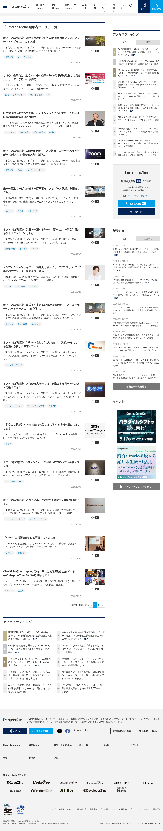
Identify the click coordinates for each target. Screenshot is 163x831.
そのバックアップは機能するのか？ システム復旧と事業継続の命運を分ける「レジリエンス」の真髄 (136, 336)
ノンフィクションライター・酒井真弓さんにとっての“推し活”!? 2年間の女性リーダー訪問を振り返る (42, 269)
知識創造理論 (39, 132)
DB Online (55, 6)
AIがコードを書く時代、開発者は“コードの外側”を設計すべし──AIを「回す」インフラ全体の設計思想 (29, 688)
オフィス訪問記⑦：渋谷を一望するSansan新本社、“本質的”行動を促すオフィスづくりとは (41, 231)
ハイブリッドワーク (35, 170)
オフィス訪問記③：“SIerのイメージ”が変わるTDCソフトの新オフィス (41, 464)
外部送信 (156, 809)
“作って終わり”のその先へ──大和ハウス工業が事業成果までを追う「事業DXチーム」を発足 (83, 688)
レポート (9, 211)
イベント (104, 6)
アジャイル (10, 132)
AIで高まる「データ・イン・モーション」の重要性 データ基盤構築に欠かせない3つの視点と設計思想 (136, 376)
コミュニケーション (14, 406)
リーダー (33, 286)
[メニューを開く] (5, 6)
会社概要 (104, 809)
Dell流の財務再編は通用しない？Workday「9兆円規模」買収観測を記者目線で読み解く (29, 649)
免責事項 (93, 809)
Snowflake (36, 324)
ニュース (84, 6)
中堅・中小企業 (35, 94)
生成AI (52, 132)
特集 (114, 6)
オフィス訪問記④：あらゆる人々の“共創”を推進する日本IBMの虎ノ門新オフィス (41, 385)
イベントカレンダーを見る (138, 486)
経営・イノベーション (15, 94)
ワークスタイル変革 (35, 406)
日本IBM (52, 406)
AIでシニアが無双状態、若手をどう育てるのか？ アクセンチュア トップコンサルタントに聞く (83, 649)
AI (18, 56)
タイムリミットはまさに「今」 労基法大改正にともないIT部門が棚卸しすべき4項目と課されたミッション (29, 662)
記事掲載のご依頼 (122, 731)
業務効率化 (10, 248)
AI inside (27, 56)
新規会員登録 (137, 203)
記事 (95, 6)
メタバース (32, 211)
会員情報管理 (81, 809)
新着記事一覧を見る (136, 386)
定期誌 (31, 757)
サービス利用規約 (119, 809)
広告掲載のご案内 (148, 731)
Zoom (20, 170)
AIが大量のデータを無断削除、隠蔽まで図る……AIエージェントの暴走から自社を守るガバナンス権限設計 (83, 675)
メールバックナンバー (138, 195)
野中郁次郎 (24, 132)
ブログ (8, 286)
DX (48, 94)
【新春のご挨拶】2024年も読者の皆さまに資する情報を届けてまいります (41, 426)
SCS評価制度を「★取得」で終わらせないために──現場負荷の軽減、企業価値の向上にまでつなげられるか (30, 635)
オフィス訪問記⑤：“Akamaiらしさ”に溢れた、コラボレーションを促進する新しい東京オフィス (40, 344)
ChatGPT (9, 590)
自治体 (20, 211)
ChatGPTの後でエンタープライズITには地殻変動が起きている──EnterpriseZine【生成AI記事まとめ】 (39, 573)
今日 (125, 42)
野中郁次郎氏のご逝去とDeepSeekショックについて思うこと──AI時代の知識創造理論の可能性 (41, 115)
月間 (148, 42)
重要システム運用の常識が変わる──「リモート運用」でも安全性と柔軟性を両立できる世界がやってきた (83, 635)
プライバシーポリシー (139, 809)
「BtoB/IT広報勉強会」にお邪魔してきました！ (30, 537)
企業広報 (21, 553)
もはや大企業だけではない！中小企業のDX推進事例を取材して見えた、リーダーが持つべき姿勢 (42, 77)
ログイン (138, 211)
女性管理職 (20, 286)
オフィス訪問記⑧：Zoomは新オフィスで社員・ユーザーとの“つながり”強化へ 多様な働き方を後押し (41, 152)
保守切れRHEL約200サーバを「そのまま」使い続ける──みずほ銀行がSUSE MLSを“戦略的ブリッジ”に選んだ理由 (136, 362)
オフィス (9, 56)
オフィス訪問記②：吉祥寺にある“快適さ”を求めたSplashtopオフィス (41, 501)
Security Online (40, 6)
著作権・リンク (65, 809)
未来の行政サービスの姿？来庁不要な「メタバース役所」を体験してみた (41, 190)
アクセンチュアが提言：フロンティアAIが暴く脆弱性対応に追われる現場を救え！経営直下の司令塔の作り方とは (29, 675)
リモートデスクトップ (15, 519)
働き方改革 (22, 324)
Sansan (35, 248)
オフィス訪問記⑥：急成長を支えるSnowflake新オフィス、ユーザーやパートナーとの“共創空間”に (41, 306)
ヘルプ (52, 809)
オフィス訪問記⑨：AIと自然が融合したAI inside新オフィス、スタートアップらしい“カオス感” (41, 39)
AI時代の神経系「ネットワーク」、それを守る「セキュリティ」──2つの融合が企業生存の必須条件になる (83, 662)
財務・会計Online (70, 6)
